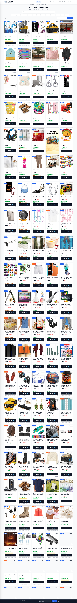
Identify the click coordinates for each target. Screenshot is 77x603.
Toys (48, 14)
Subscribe (54, 601)
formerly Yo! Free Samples (9, 2)
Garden (30, 14)
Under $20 (59, 1)
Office (68, 14)
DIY (39, 14)
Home (19, 14)
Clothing (14, 14)
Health (58, 14)
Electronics (24, 14)
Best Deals (64, 1)
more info (46, 4)
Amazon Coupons (45, 1)
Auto (63, 14)
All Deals (38, 1)
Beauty (53, 14)
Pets (35, 14)
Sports (44, 14)
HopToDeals (9, 1)
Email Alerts (70, 1)
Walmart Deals (52, 1)
